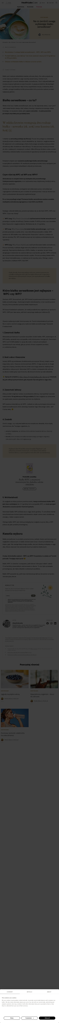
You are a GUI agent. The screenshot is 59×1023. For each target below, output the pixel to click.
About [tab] (49, 991)
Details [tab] (29, 991)
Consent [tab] (10, 991)
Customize (29, 1018)
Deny (11, 1018)
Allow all (47, 1018)
